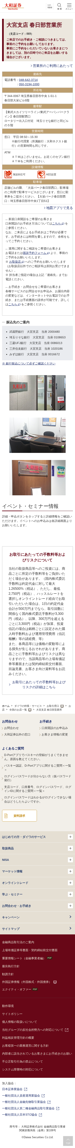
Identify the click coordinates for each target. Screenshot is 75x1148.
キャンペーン (11, 917)
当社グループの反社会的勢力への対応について (32, 1029)
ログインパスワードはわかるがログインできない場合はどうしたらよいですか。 (37, 799)
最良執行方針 (11, 966)
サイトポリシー (12, 1013)
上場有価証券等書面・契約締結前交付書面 (30, 950)
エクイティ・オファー (16, 989)
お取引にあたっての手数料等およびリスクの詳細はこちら (39, 684)
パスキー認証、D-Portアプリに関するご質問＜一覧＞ (37, 767)
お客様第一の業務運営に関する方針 (25, 1045)
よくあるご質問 (13, 748)
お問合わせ (10, 721)
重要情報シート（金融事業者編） (24, 958)
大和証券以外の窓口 (17, 734)
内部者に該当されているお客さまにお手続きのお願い (37, 1053)
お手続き (46, 721)
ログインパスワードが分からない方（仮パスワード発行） (37, 778)
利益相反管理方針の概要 (18, 1037)
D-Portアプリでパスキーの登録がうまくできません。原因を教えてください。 (36, 757)
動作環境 (8, 1006)
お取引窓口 (53, 706)
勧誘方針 (8, 974)
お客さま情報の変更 (55, 734)
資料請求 (19, 815)
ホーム (6, 706)
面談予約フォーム (35, 253)
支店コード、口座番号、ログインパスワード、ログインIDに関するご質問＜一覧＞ (37, 789)
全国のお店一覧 (18, 709)
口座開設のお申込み (55, 728)
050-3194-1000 (29, 84)
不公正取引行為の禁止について (22, 1061)
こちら (57, 223)
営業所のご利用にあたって (53, 66)
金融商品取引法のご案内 (18, 942)
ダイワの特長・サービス (28, 706)
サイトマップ (11, 928)
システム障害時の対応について (22, 1069)
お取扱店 (15, 261)
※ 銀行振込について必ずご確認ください (28, 363)
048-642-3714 (28, 80)
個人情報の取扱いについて (19, 1021)
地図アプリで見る (59, 208)
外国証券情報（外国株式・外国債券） (27, 982)
